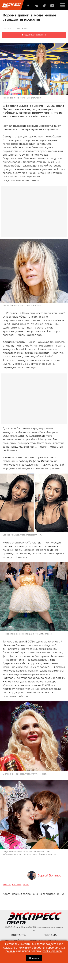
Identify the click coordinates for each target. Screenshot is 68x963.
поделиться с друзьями (34, 35)
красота (16, 884)
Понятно (34, 958)
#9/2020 (7, 884)
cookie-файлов (52, 951)
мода (26, 884)
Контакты (18, 935)
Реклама (50, 935)
